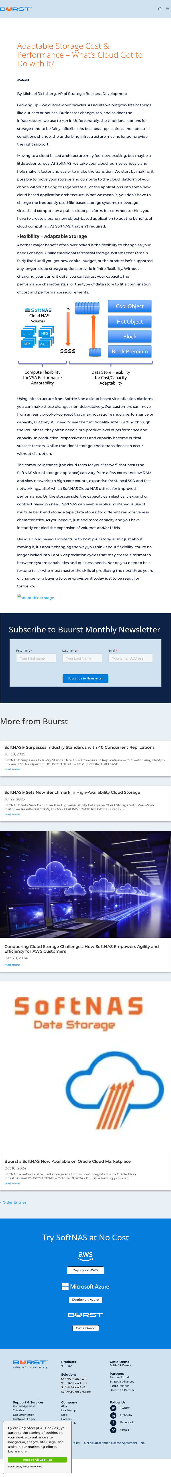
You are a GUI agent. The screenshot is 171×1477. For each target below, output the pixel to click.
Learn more (17, 1451)
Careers (66, 1419)
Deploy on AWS (85, 1270)
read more (12, 769)
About (65, 1406)
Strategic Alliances (122, 1381)
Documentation (24, 1414)
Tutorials (18, 1410)
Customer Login (24, 1419)
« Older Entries (13, 1202)
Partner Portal (119, 1377)
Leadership (68, 1410)
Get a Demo (85, 1328)
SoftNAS (67, 1366)
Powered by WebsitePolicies (25, 1466)
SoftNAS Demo (120, 1365)
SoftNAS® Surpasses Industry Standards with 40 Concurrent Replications (79, 747)
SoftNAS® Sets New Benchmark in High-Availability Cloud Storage (72, 792)
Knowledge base (24, 1406)
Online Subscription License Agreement (110, 1442)
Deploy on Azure (85, 1300)
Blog (64, 1414)
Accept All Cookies (37, 1459)
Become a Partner (122, 1390)
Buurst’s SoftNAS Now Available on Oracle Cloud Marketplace (67, 1161)
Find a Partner (119, 1385)
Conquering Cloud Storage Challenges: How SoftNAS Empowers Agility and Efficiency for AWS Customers (81, 949)
